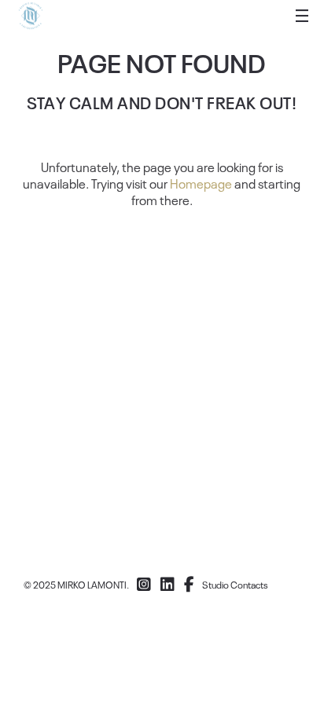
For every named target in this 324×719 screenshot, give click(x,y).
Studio (215, 584)
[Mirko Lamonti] (31, 16)
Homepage (201, 183)
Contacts (249, 584)
